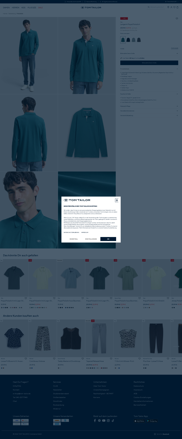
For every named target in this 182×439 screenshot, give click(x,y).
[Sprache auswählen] (116, 200)
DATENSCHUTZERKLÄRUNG (71, 232)
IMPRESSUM (84, 232)
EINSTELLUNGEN (91, 239)
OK (108, 239)
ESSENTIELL (74, 239)
